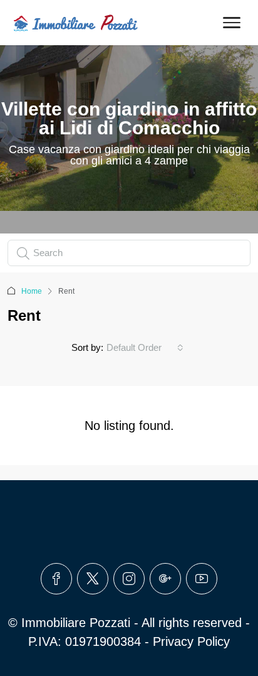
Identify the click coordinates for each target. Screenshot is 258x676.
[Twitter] (92, 578)
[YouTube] (201, 578)
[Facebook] (56, 578)
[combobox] (145, 348)
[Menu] (231, 22)
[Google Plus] (165, 578)
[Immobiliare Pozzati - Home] (76, 22)
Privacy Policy (191, 641)
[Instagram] (129, 578)
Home (31, 291)
